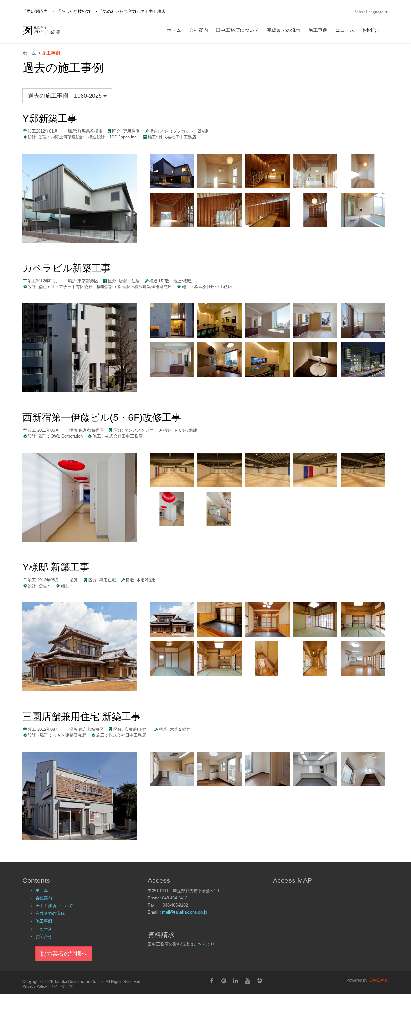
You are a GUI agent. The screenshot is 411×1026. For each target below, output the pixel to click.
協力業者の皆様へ (64, 954)
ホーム (174, 30)
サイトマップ (61, 986)
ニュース (344, 30)
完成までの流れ (284, 30)
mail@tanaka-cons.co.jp (184, 912)
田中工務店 (378, 980)
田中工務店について (237, 30)
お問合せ (371, 30)
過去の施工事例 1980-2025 (65, 96)
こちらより (204, 944)
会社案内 (198, 30)
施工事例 (318, 30)
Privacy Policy (34, 986)
